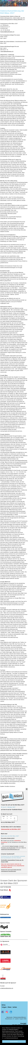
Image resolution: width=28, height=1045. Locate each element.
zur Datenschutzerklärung (11, 1038)
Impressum (9, 1017)
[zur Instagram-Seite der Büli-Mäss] (7, 1012)
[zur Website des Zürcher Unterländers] (5, 917)
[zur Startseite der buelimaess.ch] (12, 796)
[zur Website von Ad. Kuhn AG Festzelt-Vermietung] (5, 935)
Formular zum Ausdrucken (8, 847)
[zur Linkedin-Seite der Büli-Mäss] (11, 1012)
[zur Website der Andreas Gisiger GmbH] (5, 952)
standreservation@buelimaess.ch (10, 849)
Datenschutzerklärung (19, 1017)
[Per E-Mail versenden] (27, 789)
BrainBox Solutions (10, 786)
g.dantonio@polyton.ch (6, 988)
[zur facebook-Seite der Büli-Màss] (3, 1012)
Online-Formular (14, 846)
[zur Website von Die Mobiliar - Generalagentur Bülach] (5, 960)
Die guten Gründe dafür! (8, 838)
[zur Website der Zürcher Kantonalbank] (5, 897)
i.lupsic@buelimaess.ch (6, 51)
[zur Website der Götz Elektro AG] (3, 977)
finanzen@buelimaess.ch (7, 31)
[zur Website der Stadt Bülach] (5, 890)
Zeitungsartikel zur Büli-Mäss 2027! (11, 829)
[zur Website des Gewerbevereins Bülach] (5, 906)
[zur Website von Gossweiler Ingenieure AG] (5, 944)
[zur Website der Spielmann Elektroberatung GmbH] (5, 968)
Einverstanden (14, 1041)
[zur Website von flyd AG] (4, 927)
